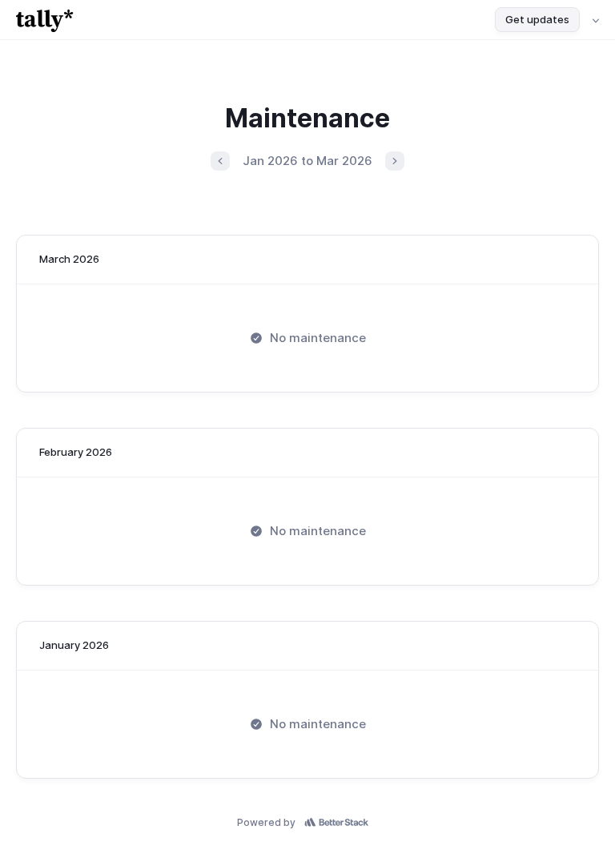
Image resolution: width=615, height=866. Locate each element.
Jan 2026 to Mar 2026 (307, 160)
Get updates (537, 19)
